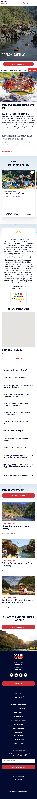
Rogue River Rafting (13, 193)
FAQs (25, 70)
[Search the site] (31, 2)
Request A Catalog (18, 64)
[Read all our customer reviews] (18, 297)
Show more (6, 151)
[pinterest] (25, 675)
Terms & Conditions (18, 776)
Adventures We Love (9, 523)
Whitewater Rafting (9, 191)
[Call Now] (24, 2)
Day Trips (18, 732)
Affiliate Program (18, 708)
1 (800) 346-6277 (18, 664)
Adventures (13, 70)
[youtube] (16, 675)
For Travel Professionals (18, 704)
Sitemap (18, 782)
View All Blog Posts (18, 495)
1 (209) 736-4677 (18, 669)
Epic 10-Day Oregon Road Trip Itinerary (17, 565)
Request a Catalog (18, 627)
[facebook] (21, 675)
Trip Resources (18, 739)
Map (20, 70)
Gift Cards (18, 697)
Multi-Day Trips (18, 728)
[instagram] (12, 675)
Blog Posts (32, 70)
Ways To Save (18, 743)
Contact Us (18, 359)
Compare (29, 214)
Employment (18, 712)
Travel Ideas (18, 724)
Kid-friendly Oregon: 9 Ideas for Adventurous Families (18, 601)
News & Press (18, 716)
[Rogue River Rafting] (18, 179)
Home (18, 786)
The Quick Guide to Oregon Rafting (16, 528)
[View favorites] (27, 2)
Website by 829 (18, 789)
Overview (4, 70)
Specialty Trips (18, 736)
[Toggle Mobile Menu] (34, 3)
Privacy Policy (18, 779)
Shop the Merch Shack (18, 701)
